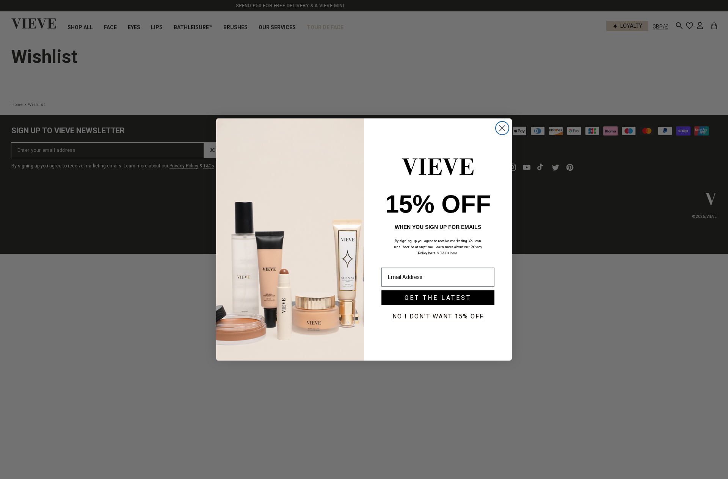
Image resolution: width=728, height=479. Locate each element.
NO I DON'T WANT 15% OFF (438, 316)
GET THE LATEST (438, 297)
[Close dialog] (502, 128)
